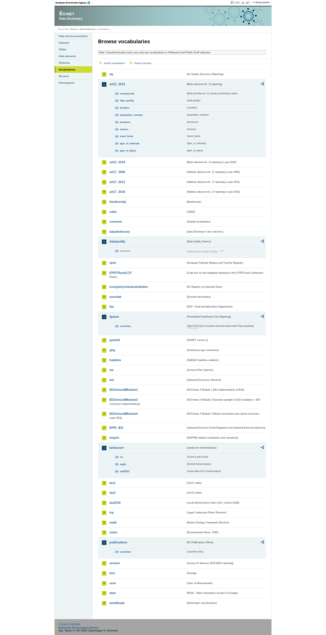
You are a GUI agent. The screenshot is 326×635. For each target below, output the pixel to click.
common (115, 221)
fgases (114, 316)
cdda (113, 211)
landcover (116, 447)
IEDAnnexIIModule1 (123, 389)
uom (112, 583)
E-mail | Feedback (69, 623)
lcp (111, 512)
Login (237, 2)
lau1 (112, 482)
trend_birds (126, 136)
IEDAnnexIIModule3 (123, 399)
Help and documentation (73, 36)
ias (111, 370)
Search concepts (142, 63)
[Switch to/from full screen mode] (248, 3)
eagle (123, 464)
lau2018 (115, 502)
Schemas (64, 62)
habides (115, 360)
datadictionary (119, 231)
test (112, 573)
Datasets (64, 42)
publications (118, 542)
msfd (113, 522)
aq (111, 74)
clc (121, 457)
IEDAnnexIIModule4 (123, 413)
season (124, 129)
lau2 (112, 492)
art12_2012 (117, 84)
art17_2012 (117, 182)
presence (125, 122)
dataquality (117, 241)
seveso (114, 563)
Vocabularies (67, 69)
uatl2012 (124, 471)
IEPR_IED (116, 427)
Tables (62, 49)
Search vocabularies (114, 63)
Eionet (74, 29)
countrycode (127, 93)
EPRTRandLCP (120, 272)
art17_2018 (117, 191)
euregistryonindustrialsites (128, 286)
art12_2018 (117, 162)
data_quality (127, 100)
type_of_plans (128, 150)
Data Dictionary (87, 29)
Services (64, 76)
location (124, 107)
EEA (74, 3)
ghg (112, 350)
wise (112, 593)
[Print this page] (243, 3)
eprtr (112, 262)
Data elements (67, 56)
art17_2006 (117, 172)
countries (125, 326)
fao (111, 306)
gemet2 (114, 340)
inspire (114, 437)
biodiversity (117, 201)
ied (111, 380)
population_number (131, 115)
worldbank (117, 603)
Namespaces (66, 82)
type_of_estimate (129, 143)
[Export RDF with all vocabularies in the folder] (262, 84)
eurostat (115, 296)
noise (113, 532)
